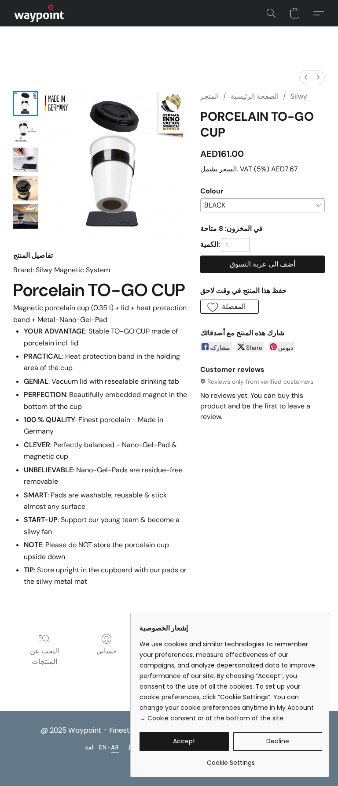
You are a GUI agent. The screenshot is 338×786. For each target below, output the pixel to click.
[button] (40, 13)
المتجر (209, 96)
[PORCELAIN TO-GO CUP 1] (25, 131)
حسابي (106, 651)
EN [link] (103, 747)
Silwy (298, 96)
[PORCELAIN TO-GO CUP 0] (25, 103)
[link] (231, 759)
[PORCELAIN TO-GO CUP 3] (25, 188)
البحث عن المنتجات (44, 656)
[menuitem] (306, 77)
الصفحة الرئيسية (255, 96)
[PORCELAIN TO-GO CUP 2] (25, 160)
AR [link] (115, 747)
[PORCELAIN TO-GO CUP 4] (25, 216)
